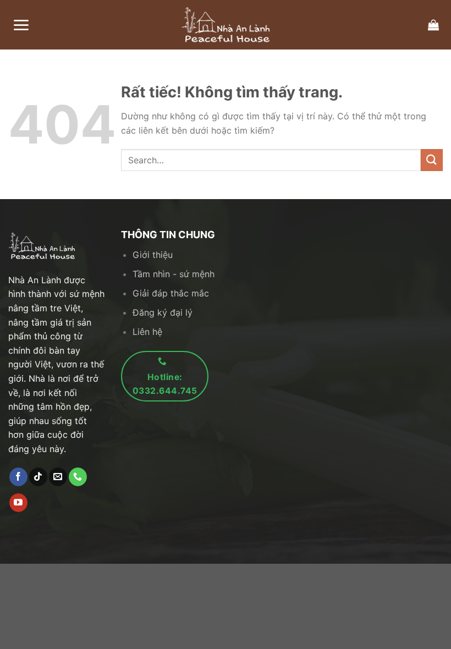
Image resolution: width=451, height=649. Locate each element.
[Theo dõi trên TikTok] (38, 477)
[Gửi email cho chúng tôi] (58, 477)
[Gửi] (432, 159)
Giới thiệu (153, 254)
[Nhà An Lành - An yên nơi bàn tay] (225, 25)
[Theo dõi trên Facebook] (18, 477)
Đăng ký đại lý (163, 312)
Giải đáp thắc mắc (171, 293)
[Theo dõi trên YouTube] (18, 502)
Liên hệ (147, 331)
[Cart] (433, 25)
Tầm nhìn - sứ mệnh (174, 273)
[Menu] (21, 25)
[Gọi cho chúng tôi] (78, 477)
